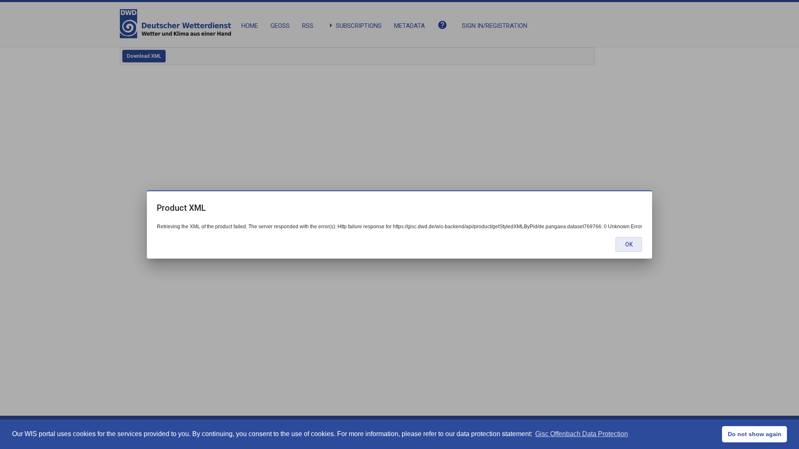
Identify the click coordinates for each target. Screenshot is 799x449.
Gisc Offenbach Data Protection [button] (581, 433)
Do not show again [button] (755, 434)
